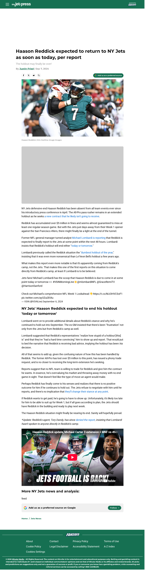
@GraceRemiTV (106, 281)
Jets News (36, 518)
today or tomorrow (82, 245)
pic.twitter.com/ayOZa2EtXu (37, 297)
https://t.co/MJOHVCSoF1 (107, 293)
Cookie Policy (33, 546)
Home (25, 518)
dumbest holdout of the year (97, 252)
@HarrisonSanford (32, 285)
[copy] (39, 75)
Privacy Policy (80, 541)
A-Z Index (109, 546)
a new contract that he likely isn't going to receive (71, 216)
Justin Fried (27, 68)
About (29, 541)
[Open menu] (7, 4)
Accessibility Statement (86, 546)
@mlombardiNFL (86, 281)
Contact (54, 541)
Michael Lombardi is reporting (88, 237)
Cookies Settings (35, 551)
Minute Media (18, 559)
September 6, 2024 (53, 301)
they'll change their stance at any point (86, 391)
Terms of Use (111, 541)
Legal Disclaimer (59, 546)
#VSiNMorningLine (63, 281)
